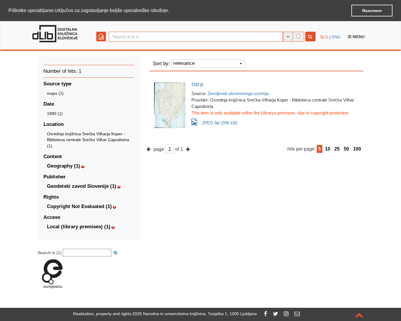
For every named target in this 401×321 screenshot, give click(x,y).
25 (337, 148)
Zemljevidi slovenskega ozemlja (238, 93)
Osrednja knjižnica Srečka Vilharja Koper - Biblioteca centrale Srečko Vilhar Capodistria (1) (88, 139)
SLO (324, 37)
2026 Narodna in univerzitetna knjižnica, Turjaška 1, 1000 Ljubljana (194, 313)
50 (346, 148)
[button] (171, 11)
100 (357, 148)
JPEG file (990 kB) (219, 122)
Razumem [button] (372, 10)
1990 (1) (55, 113)
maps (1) (55, 93)
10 (327, 148)
